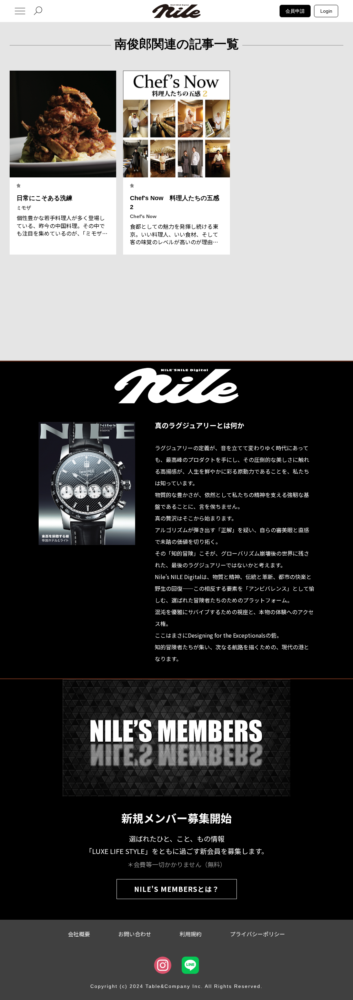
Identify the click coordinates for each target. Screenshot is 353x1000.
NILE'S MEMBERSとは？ (176, 889)
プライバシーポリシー (257, 934)
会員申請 (295, 11)
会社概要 (79, 934)
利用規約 (191, 934)
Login (326, 11)
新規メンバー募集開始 (176, 818)
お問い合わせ (134, 934)
